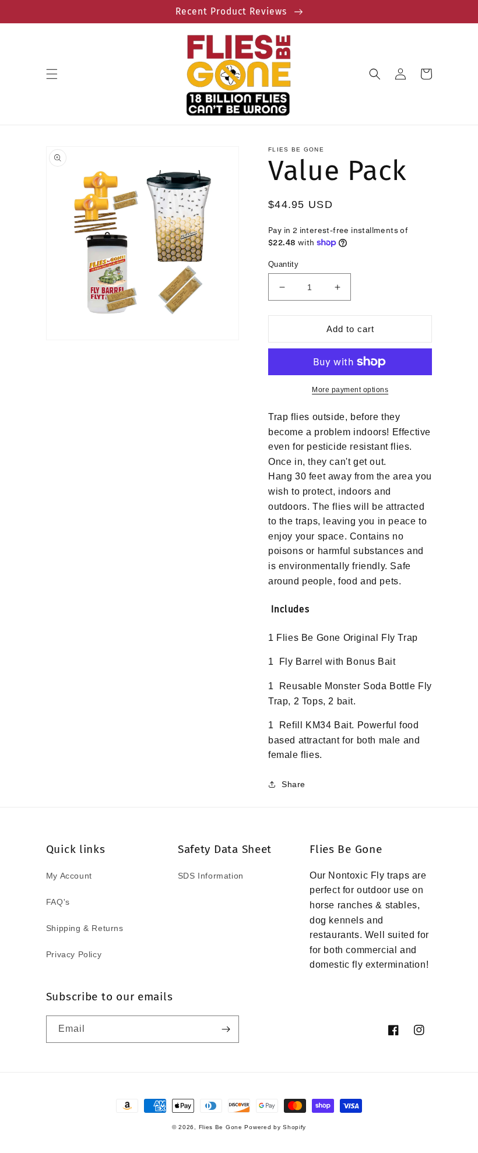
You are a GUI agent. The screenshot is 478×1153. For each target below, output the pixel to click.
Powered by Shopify (275, 1127)
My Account (69, 875)
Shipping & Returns (85, 928)
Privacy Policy (73, 954)
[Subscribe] (225, 1029)
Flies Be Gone (220, 1127)
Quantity (283, 264)
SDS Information (211, 875)
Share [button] (293, 784)
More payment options (350, 390)
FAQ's (58, 902)
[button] (52, 74)
